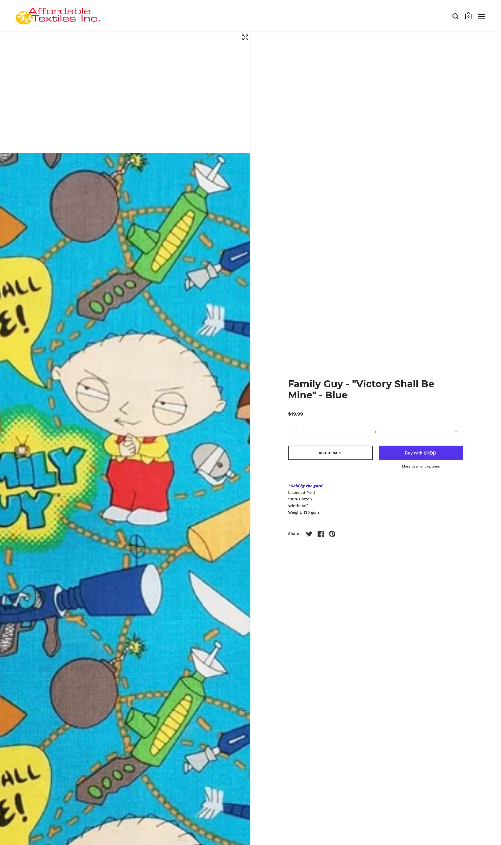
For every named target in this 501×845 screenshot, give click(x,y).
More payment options (421, 466)
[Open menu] (481, 16)
